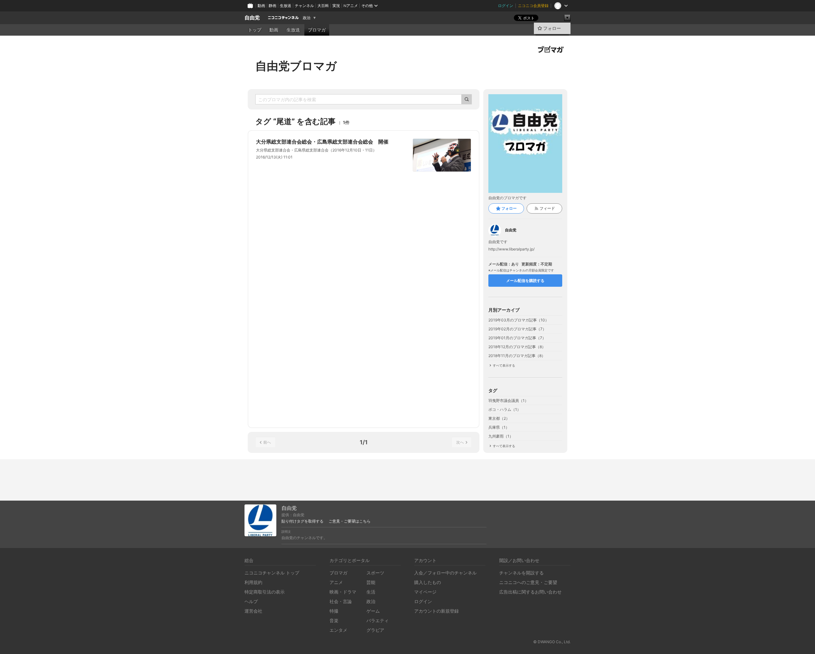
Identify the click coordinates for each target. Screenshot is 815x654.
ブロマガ (317, 29)
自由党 (252, 17)
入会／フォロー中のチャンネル (445, 572)
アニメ (336, 582)
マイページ (425, 591)
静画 (272, 5)
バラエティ (377, 620)
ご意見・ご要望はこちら (350, 521)
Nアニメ (351, 5)
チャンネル (304, 5)
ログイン (505, 5)
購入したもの (427, 582)
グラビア (375, 630)
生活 (370, 591)
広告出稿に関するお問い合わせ (530, 591)
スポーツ (375, 572)
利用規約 (253, 582)
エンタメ (338, 630)
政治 (306, 18)
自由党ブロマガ (296, 66)
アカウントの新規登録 (436, 611)
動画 (261, 5)
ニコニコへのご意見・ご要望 (528, 582)
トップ (254, 29)
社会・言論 (341, 601)
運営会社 (253, 611)
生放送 (285, 5)
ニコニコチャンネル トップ (271, 572)
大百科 (323, 5)
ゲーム (373, 611)
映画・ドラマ (343, 591)
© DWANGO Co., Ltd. (551, 641)
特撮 (334, 611)
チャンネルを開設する (521, 572)
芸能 (370, 582)
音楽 (334, 620)
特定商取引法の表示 (264, 591)
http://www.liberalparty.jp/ (511, 249)
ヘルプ (251, 601)
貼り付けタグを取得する (302, 521)
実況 (336, 5)
